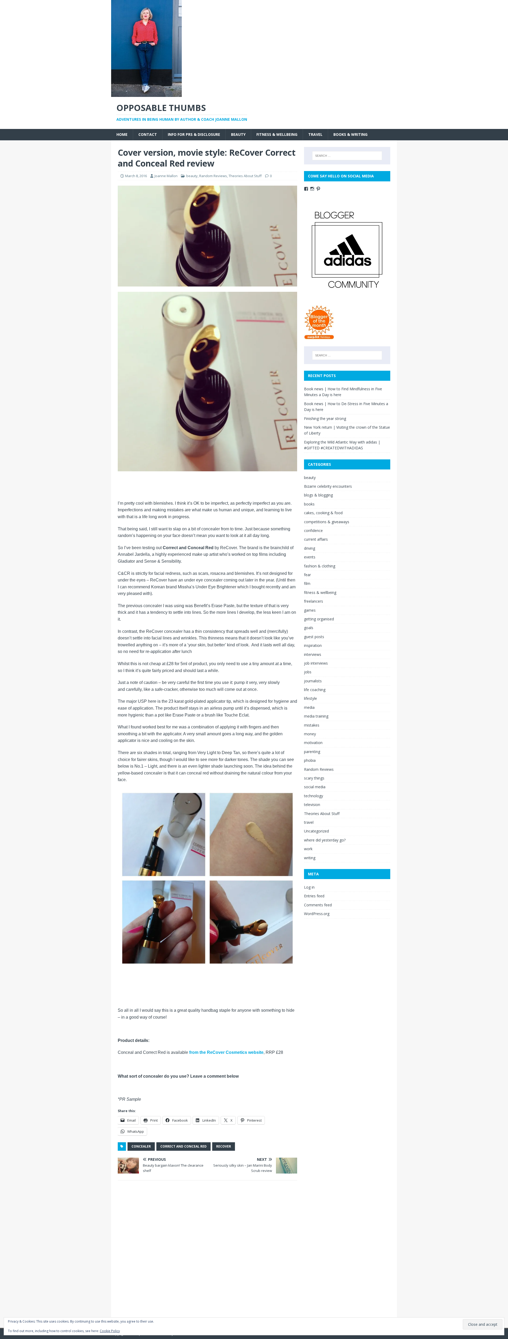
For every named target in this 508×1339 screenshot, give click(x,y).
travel (315, 134)
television (312, 804)
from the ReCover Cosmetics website (226, 1052)
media (309, 707)
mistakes (311, 725)
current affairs (316, 539)
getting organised (319, 618)
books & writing (350, 134)
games (310, 610)
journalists (313, 680)
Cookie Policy (110, 1331)
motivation (313, 742)
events (309, 556)
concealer (141, 1146)
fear (307, 574)
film (307, 583)
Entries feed (314, 895)
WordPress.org (316, 913)
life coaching (314, 689)
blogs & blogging (318, 495)
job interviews (316, 663)
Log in (309, 887)
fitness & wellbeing (276, 134)
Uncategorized (316, 831)
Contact (147, 134)
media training (316, 716)
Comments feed (318, 904)
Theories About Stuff (245, 175)
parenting (312, 751)
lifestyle (310, 698)
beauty (238, 134)
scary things (314, 778)
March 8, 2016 (136, 175)
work (308, 848)
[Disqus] (207, 1253)
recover (223, 1146)
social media (314, 786)
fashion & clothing (319, 565)
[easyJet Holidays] (319, 336)
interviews (312, 654)
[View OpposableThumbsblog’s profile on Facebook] (306, 189)
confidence (313, 530)
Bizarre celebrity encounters (328, 486)
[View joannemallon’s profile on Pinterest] (318, 189)
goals (308, 627)
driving (309, 548)
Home (122, 134)
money (310, 733)
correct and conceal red (183, 1146)
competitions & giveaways (326, 521)
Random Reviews (213, 175)
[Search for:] (347, 155)
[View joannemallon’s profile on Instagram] (312, 189)
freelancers (313, 601)
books (309, 504)
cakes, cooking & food (323, 512)
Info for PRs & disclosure (194, 134)
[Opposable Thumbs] (146, 93)
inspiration (313, 645)
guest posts (314, 636)
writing (309, 857)
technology (313, 795)
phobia (310, 760)
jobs (307, 671)
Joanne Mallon (166, 175)
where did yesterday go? (325, 840)
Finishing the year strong (325, 418)
